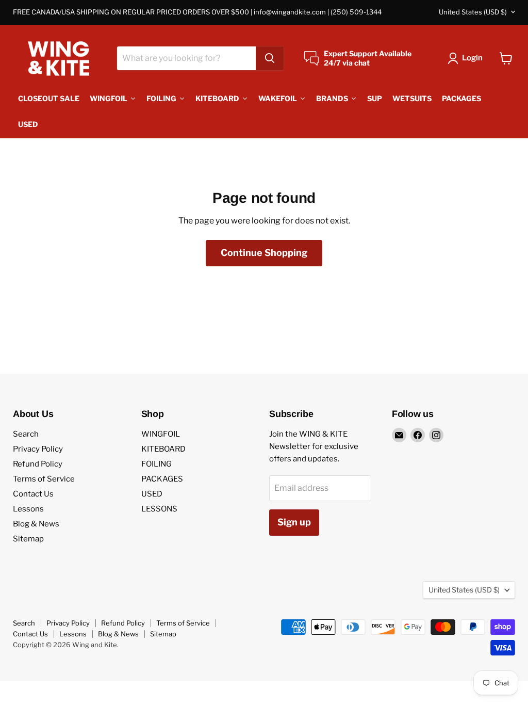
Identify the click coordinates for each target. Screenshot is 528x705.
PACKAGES (162, 479)
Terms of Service (44, 479)
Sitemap (28, 538)
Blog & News (36, 523)
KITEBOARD (163, 449)
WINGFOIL (160, 434)
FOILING (156, 464)
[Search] (270, 58)
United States (473, 12)
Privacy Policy (38, 449)
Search (26, 434)
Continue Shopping (264, 252)
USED (151, 494)
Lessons (28, 509)
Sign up (294, 522)
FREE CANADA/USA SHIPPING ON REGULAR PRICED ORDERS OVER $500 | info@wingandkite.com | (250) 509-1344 (197, 12)
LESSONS (159, 509)
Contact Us (33, 494)
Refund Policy (37, 464)
